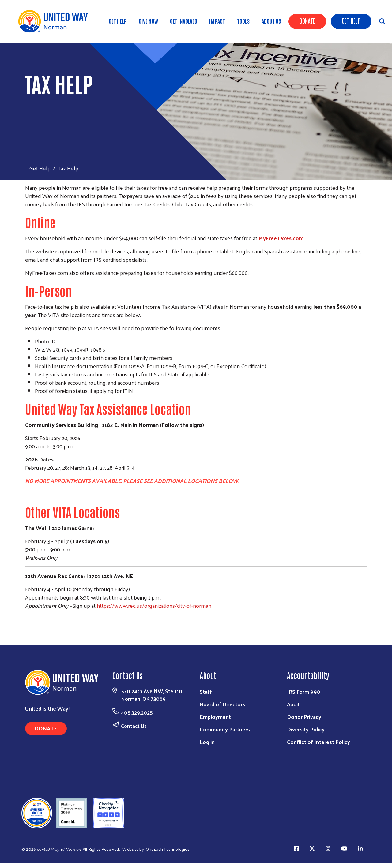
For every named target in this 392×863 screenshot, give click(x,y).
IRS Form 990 (303, 691)
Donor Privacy (304, 716)
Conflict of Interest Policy (318, 741)
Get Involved (183, 20)
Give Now (148, 20)
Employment (215, 716)
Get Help (351, 20)
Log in (207, 741)
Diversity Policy (306, 729)
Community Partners (225, 729)
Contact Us (134, 725)
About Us (271, 20)
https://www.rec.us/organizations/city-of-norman (154, 605)
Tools (243, 20)
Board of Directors (222, 704)
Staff (206, 691)
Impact (217, 20)
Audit (293, 704)
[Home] (55, 21)
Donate (307, 20)
